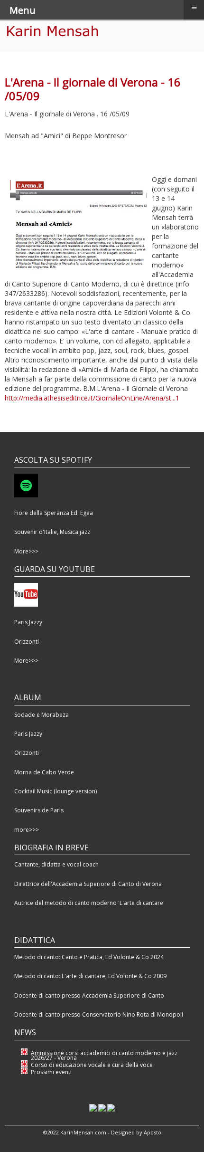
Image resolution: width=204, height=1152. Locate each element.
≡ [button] (194, 7)
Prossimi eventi (51, 1072)
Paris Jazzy (28, 622)
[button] (183, 1130)
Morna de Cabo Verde (44, 772)
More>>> (26, 551)
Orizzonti (26, 642)
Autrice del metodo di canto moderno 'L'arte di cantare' (89, 903)
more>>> (26, 830)
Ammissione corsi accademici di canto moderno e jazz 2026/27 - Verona (104, 1055)
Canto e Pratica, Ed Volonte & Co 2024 (113, 957)
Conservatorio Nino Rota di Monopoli (132, 1014)
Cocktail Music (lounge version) (55, 791)
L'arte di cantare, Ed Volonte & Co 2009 (114, 976)
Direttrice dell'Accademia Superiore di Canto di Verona (88, 884)
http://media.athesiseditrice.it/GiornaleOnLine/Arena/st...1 (92, 397)
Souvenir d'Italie (35, 532)
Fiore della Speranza (42, 513)
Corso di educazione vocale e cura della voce (92, 1065)
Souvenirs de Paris (39, 810)
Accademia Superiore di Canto (123, 995)
